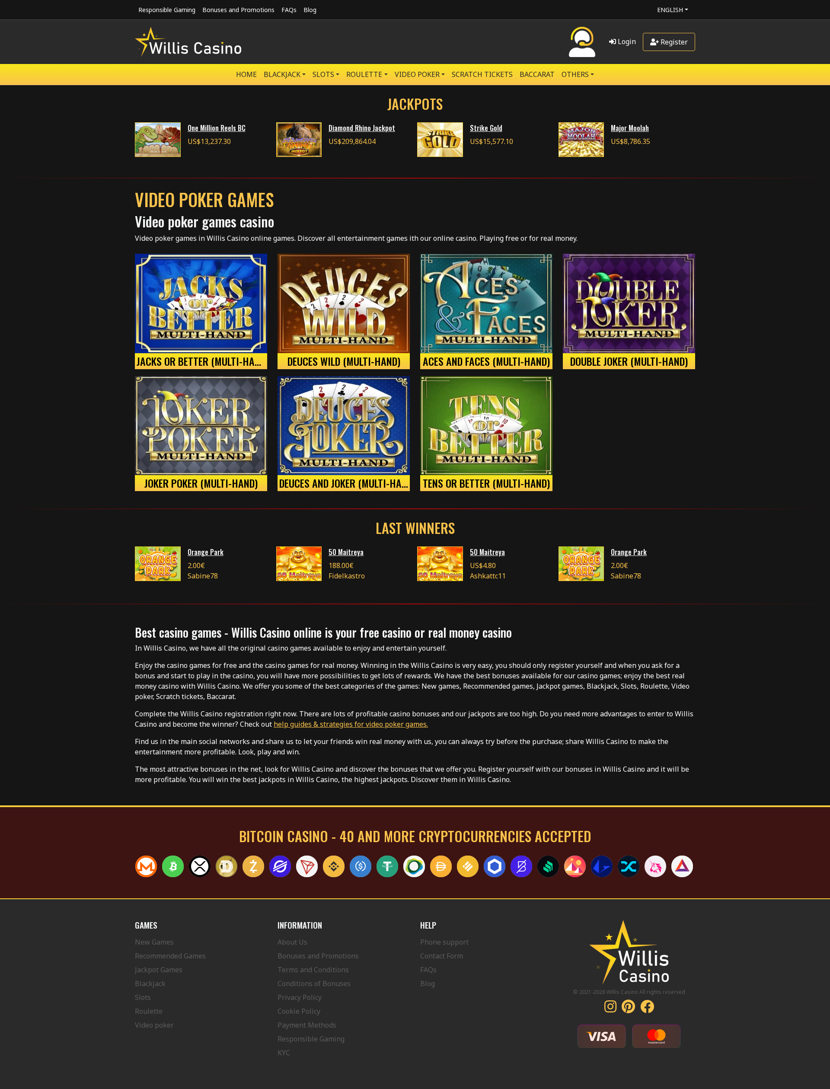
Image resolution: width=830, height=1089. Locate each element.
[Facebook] (647, 1009)
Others (575, 74)
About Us (292, 942)
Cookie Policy (299, 1011)
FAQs (289, 10)
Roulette (149, 1011)
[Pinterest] (628, 1009)
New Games (154, 942)
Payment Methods (307, 1025)
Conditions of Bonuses (314, 983)
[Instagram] (610, 1009)
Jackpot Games (158, 969)
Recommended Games (170, 956)
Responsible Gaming (166, 10)
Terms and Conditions (313, 969)
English (670, 10)
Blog (309, 10)
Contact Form (441, 956)
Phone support (444, 942)
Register (673, 42)
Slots (143, 997)
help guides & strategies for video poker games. (351, 724)
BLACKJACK (282, 74)
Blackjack (150, 983)
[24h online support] (582, 42)
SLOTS (323, 74)
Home (246, 74)
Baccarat (537, 74)
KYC (284, 1052)
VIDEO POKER (417, 74)
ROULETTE (364, 74)
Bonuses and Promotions (238, 10)
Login (626, 41)
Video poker (154, 1025)
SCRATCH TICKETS (482, 74)
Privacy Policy (300, 997)
